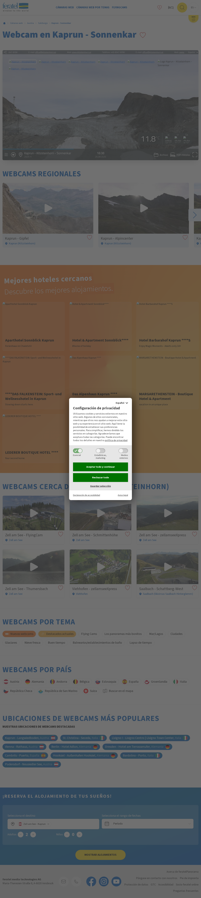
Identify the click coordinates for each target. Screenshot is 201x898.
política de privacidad (116, 440)
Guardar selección (100, 486)
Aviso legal (123, 495)
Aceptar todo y (100, 467)
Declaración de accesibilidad (86, 495)
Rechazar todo (100, 477)
